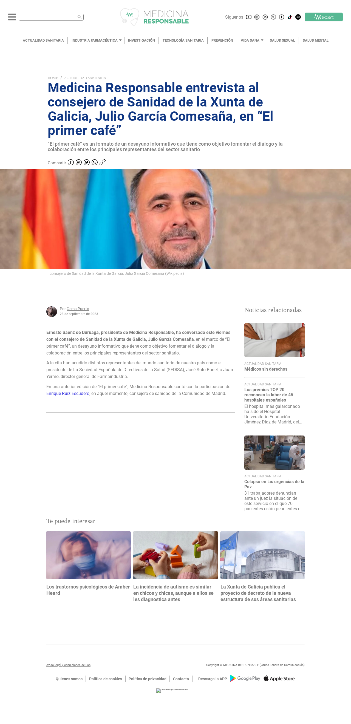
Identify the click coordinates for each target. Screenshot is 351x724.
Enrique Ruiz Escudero (67, 393)
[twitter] (86, 162)
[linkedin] (78, 162)
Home (53, 78)
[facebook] (70, 162)
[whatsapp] (94, 162)
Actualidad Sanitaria (85, 78)
